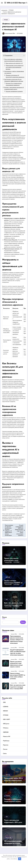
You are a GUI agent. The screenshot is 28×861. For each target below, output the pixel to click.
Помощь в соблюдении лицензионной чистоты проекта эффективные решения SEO (12, 802)
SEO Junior (6, 723)
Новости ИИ (6, 736)
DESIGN (5, 711)
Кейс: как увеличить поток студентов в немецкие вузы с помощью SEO (14, 605)
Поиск (4, 617)
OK (19, 858)
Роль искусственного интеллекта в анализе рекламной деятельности (13, 60)
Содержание (8, 55)
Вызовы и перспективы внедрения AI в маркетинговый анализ (14, 88)
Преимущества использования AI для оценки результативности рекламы (14, 67)
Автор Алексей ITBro (10, 33)
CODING (5, 706)
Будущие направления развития (14, 91)
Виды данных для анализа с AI (14, 63)
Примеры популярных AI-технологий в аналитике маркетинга (15, 76)
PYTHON (6, 19)
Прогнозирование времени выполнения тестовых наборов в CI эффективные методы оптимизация (16, 639)
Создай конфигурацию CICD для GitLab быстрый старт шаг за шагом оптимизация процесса (17, 652)
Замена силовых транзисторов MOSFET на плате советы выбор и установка (17, 676)
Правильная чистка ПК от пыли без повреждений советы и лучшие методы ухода (13, 781)
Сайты (5, 753)
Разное (5, 749)
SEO (7, 599)
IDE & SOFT (6, 719)
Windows (5, 728)
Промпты (8, 555)
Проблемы (6, 741)
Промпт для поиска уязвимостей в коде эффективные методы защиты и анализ (16, 664)
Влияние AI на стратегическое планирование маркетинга (14, 84)
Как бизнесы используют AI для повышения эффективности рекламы (13, 80)
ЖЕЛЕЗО (8, 577)
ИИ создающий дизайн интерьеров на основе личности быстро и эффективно (13, 844)
